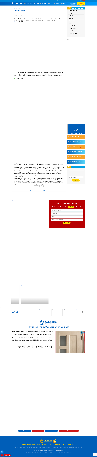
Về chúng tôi (57, 0)
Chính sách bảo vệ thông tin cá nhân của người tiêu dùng (35, 449)
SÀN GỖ (57, 3)
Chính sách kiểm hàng (68, 449)
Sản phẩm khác (72, 28)
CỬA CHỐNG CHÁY (29, 3)
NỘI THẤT (51, 3)
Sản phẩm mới (72, 31)
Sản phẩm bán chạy (73, 26)
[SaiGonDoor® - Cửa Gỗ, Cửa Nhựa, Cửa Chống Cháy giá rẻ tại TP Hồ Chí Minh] (18, 4)
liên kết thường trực (41, 190)
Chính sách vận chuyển (59, 450)
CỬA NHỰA (44, 3)
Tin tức (69, 0)
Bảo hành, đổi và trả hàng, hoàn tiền (40, 450)
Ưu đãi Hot (71, 36)
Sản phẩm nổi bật (73, 33)
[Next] (46, 295)
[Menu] (67, 3)
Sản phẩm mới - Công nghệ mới (19, 8)
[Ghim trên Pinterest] (41, 186)
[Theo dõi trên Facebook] (82, 0)
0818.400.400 (7, 455)
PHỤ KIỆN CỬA (72, 20)
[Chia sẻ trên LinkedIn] (43, 186)
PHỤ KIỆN (63, 3)
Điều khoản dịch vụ (50, 450)
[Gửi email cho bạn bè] (39, 186)
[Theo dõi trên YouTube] (84, 0)
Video (72, 0)
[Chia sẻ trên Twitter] (37, 186)
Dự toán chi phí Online (78, 0)
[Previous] (14, 295)
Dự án (66, 0)
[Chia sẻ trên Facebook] (35, 186)
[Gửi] (75, 4)
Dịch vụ (62, 0)
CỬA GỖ (37, 3)
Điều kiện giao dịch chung (50, 449)
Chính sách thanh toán (60, 449)
